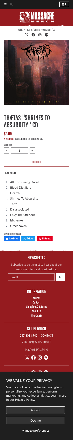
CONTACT (47, 335)
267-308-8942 (28, 335)
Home (20, 30)
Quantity (8, 145)
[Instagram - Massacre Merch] (39, 34)
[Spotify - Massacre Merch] (46, 34)
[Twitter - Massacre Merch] (26, 34)
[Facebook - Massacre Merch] (33, 34)
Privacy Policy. (25, 399)
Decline (35, 420)
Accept (35, 410)
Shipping (9, 138)
